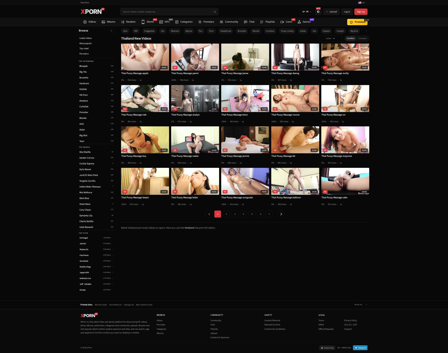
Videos (160, 320)
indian (303, 31)
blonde (256, 31)
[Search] (214, 11)
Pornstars (84, 53)
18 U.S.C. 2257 (350, 324)
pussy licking (287, 31)
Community (216, 320)
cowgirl (340, 31)
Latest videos (85, 38)
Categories (161, 329)
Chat (213, 324)
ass (162, 31)
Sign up (361, 11)
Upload (214, 333)
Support (348, 329)
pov (200, 31)
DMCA (321, 324)
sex (314, 31)
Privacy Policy (350, 320)
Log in (347, 11)
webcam (175, 31)
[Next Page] (281, 214)
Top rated (84, 48)
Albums (160, 333)
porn (211, 31)
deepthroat (225, 31)
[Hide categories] (111, 30)
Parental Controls (272, 324)
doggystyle (149, 31)
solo (125, 31)
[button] (367, 31)
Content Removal (272, 320)
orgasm (326, 31)
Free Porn (84, 3)
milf (136, 31)
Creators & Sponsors (220, 337)
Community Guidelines (274, 329)
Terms (321, 320)
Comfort (350, 38)
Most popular (85, 43)
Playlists (214, 329)
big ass (189, 31)
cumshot (270, 31)
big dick (354, 31)
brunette (242, 31)
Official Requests (326, 329)
